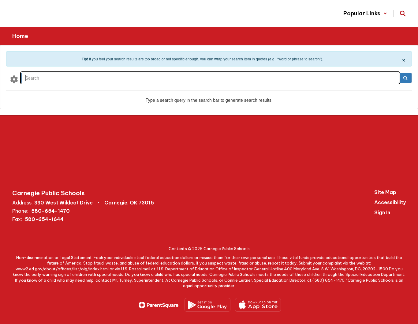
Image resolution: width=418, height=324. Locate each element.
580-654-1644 (44, 219)
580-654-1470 (50, 211)
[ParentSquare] (158, 305)
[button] (365, 13)
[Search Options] (14, 79)
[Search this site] (403, 13)
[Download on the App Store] (258, 305)
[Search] (405, 78)
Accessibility (390, 202)
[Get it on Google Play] (207, 305)
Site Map (385, 192)
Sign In (382, 212)
